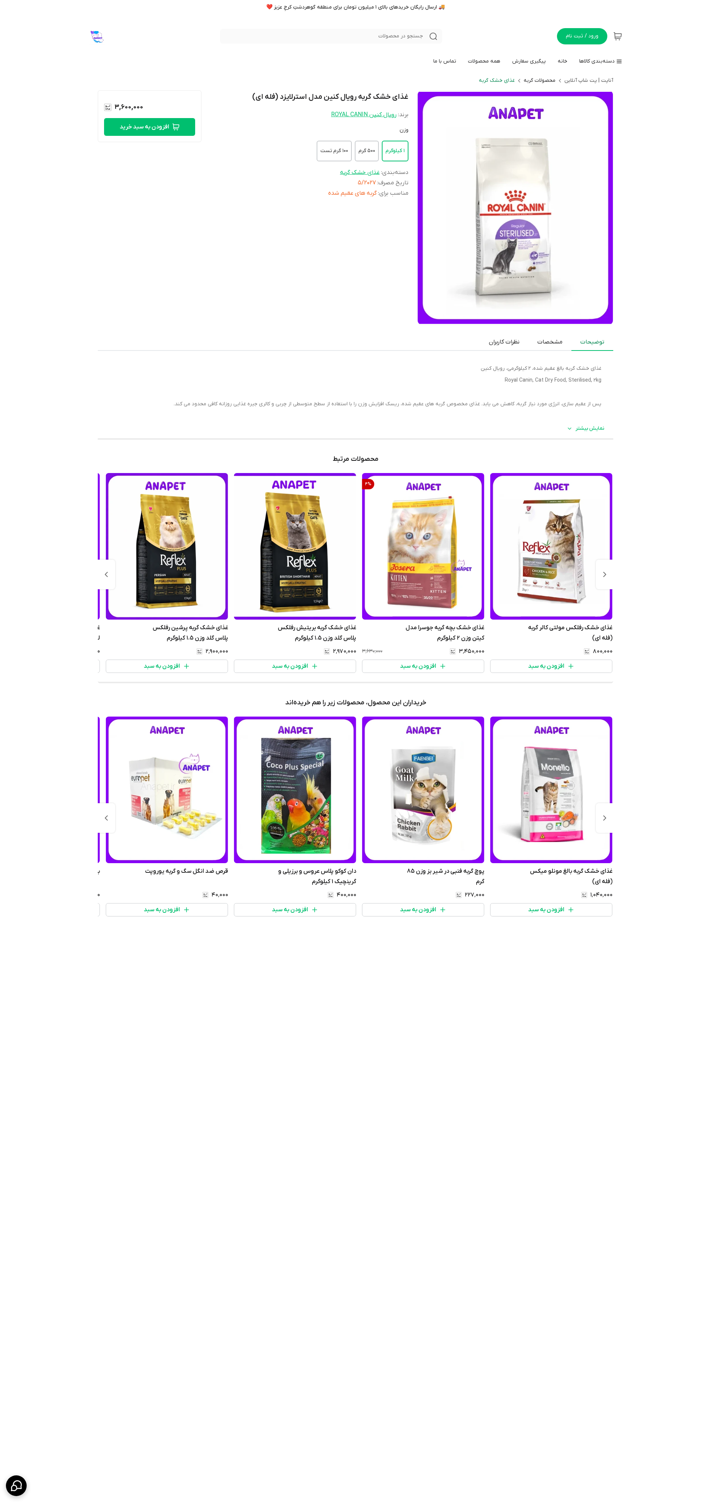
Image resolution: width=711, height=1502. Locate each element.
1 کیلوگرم (395, 150)
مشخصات (550, 342)
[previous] (605, 574)
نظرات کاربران (504, 342)
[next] (106, 574)
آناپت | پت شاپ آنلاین (588, 80)
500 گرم (366, 150)
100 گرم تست (334, 150)
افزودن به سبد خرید (144, 127)
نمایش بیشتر (589, 428)
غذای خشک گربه (497, 80)
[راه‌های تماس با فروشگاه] (16, 1485)
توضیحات (592, 342)
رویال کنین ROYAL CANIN (364, 114)
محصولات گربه (539, 80)
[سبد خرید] (617, 36)
